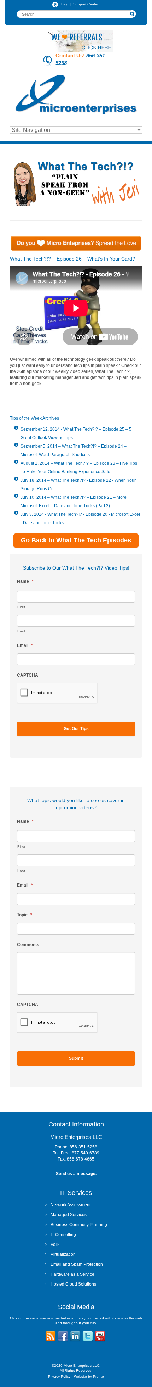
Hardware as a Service (72, 1274)
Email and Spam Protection (77, 1264)
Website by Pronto (89, 1376)
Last (21, 631)
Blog (65, 4)
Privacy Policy (59, 1376)
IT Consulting (63, 1234)
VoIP (55, 1244)
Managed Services (69, 1214)
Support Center (85, 4)
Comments (28, 944)
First (21, 607)
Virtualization (63, 1254)
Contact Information (76, 1124)
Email (25, 645)
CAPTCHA (27, 675)
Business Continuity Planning (79, 1224)
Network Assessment (70, 1204)
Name (25, 581)
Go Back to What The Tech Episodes (76, 540)
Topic (24, 914)
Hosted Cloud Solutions (73, 1284)
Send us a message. (76, 1173)
